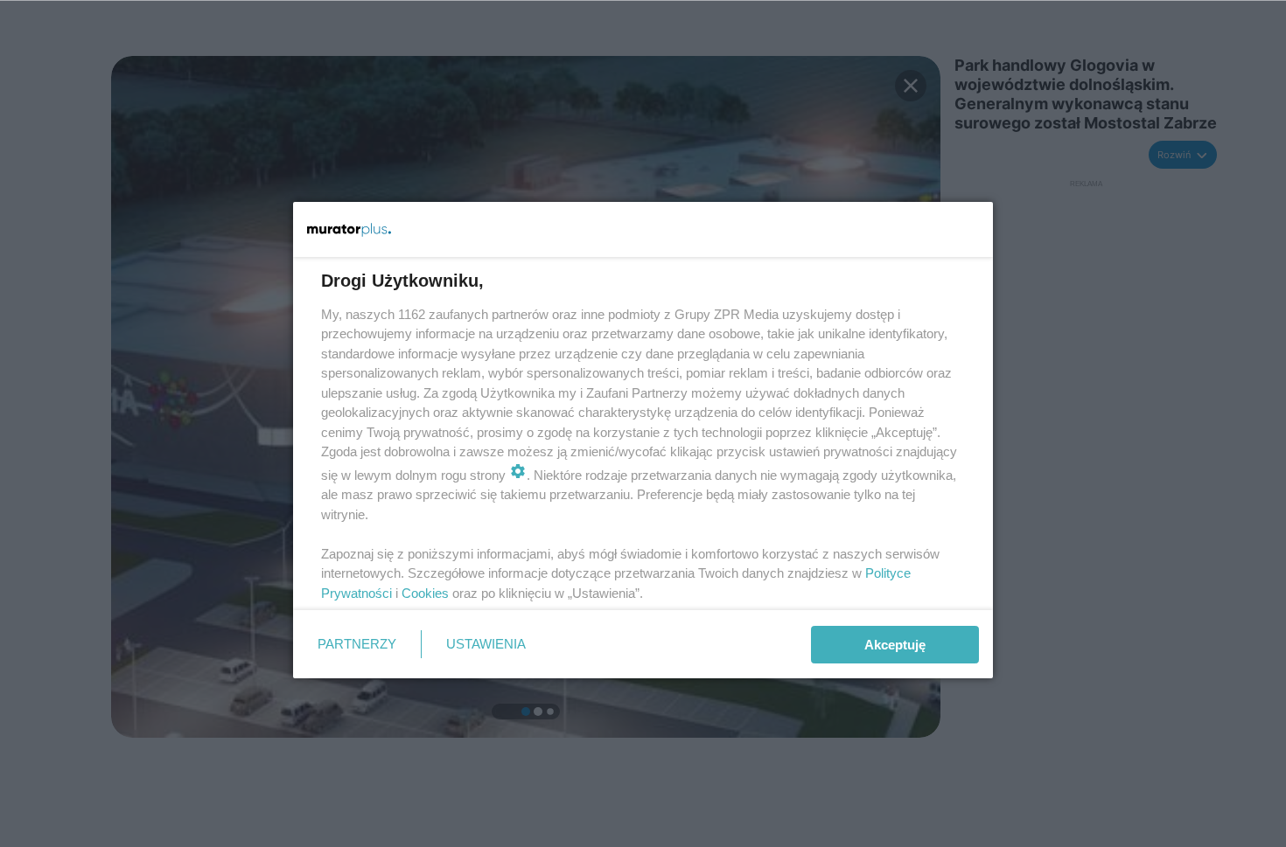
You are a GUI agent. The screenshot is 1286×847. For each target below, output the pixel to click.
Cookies (425, 593)
